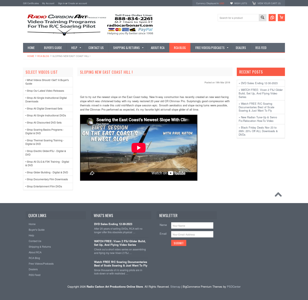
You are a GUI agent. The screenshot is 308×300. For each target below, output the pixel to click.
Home (30, 56)
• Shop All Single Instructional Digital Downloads (46, 99)
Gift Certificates (31, 3)
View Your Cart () (269, 3)
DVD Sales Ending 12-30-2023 (113, 224)
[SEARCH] (262, 18)
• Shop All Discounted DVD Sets (43, 122)
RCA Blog (43, 56)
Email (163, 234)
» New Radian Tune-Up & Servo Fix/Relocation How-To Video (258, 119)
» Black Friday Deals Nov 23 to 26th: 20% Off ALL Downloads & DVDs (258, 130)
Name (163, 225)
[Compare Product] (272, 17)
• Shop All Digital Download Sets (43, 108)
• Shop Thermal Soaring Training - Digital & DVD (44, 141)
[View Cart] (281, 17)
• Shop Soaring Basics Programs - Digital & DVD (44, 131)
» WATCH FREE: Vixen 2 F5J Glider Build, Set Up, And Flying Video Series (261, 93)
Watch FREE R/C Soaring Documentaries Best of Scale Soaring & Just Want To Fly (120, 263)
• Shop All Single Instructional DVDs (45, 115)
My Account (48, 3)
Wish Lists (240, 3)
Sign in (61, 3)
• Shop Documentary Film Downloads (46, 179)
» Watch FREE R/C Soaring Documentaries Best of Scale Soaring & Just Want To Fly (256, 107)
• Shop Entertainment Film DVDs (43, 186)
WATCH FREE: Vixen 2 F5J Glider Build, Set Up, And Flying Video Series (120, 243)
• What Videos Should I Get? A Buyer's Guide (47, 81)
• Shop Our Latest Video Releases (44, 90)
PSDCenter (234, 286)
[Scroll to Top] (279, 195)
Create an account (77, 3)
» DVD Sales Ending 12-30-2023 (258, 83)
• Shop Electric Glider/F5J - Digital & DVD (45, 152)
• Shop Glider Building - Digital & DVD (46, 172)
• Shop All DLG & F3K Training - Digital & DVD (47, 163)
